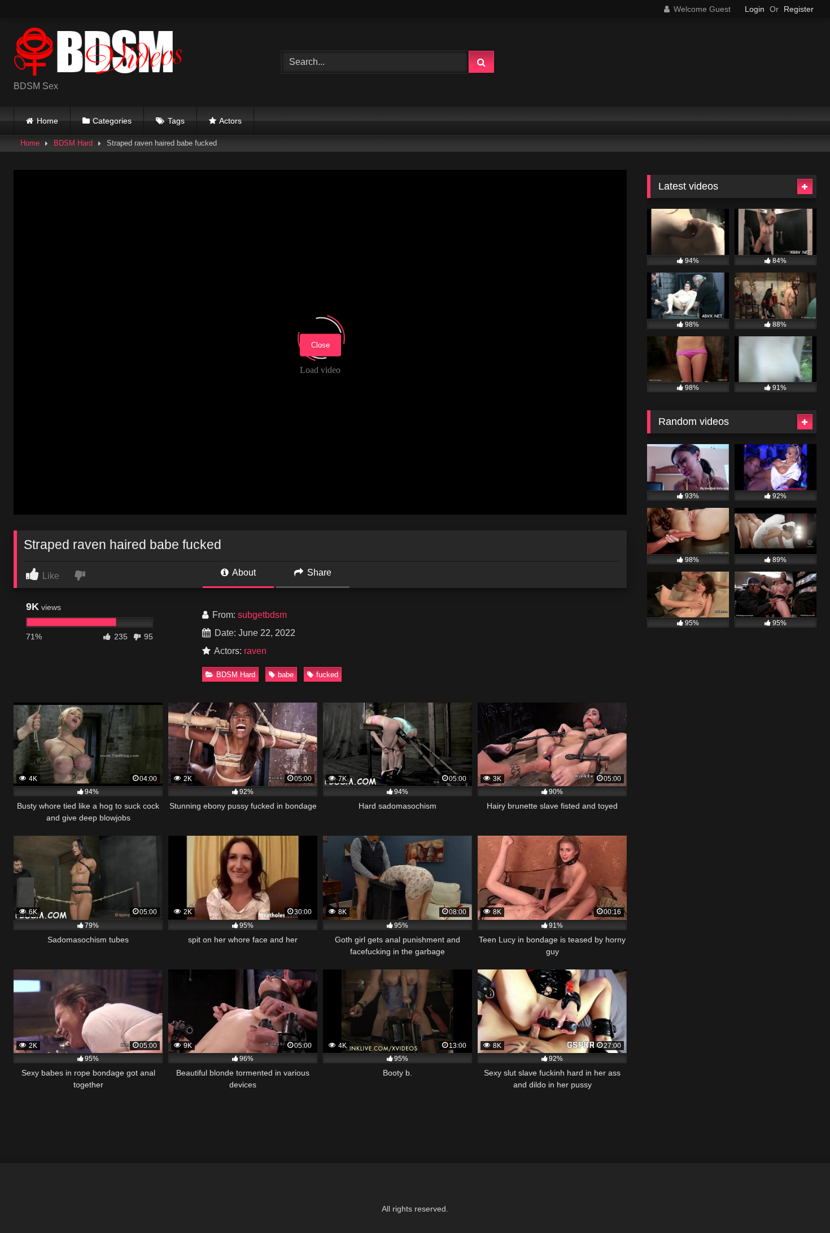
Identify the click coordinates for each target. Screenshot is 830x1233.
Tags (176, 120)
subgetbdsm (262, 615)
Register (799, 9)
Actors (230, 120)
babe (286, 674)
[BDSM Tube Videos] (98, 53)
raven (255, 651)
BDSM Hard (73, 143)
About (243, 572)
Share (318, 572)
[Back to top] (795, 1199)
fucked (327, 674)
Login (755, 9)
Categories (112, 120)
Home (47, 120)
